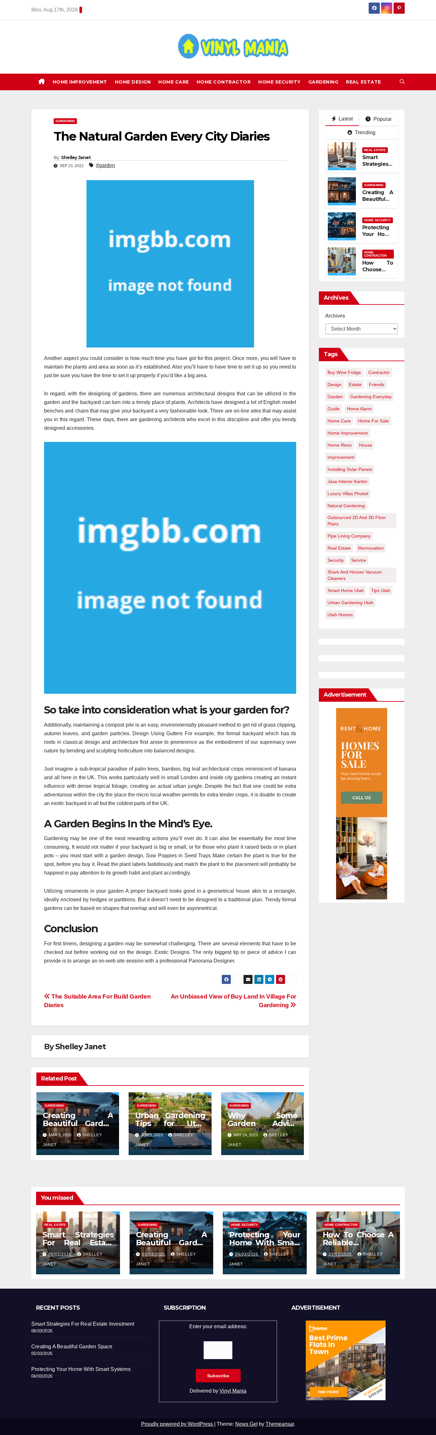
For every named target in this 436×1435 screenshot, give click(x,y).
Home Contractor (224, 82)
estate (355, 384)
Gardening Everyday (371, 396)
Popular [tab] (382, 119)
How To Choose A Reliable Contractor (377, 273)
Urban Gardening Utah (350, 602)
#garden (105, 165)
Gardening (323, 82)
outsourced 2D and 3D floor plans (356, 520)
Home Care (173, 82)
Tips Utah (380, 590)
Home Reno (339, 445)
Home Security (279, 82)
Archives (335, 315)
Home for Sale (373, 420)
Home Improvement (80, 82)
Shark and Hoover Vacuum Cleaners (354, 575)
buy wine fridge (344, 372)
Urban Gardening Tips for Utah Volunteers (170, 1123)
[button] (402, 81)
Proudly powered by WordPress (177, 1424)
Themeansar (280, 1424)
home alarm (359, 408)
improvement (340, 457)
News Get (246, 1424)
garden (335, 396)
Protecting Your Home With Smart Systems (377, 237)
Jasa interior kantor (347, 481)
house (365, 445)
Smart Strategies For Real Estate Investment (78, 1242)
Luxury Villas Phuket (347, 493)
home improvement (347, 433)
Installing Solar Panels (349, 469)
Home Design (133, 82)
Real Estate (363, 82)
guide (333, 408)
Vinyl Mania (233, 1391)
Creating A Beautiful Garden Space (78, 1123)
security (335, 560)
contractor (379, 372)
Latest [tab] (345, 118)
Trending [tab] (365, 132)
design (334, 384)
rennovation (371, 548)
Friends (376, 384)
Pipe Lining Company (349, 535)
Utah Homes (340, 614)
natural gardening (346, 505)
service (358, 560)
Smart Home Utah (345, 590)
